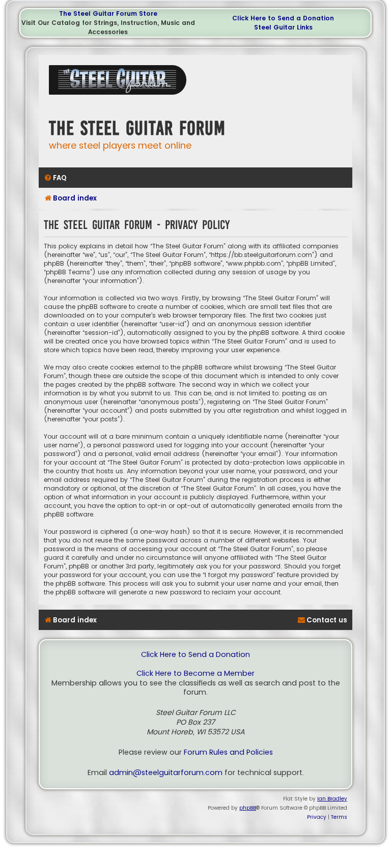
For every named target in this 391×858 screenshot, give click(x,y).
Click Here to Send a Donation (283, 18)
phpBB (247, 808)
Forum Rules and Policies (228, 752)
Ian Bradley (332, 799)
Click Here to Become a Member (195, 673)
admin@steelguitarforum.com (165, 773)
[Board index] (120, 84)
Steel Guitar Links (283, 27)
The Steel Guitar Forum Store (108, 13)
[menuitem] (55, 177)
